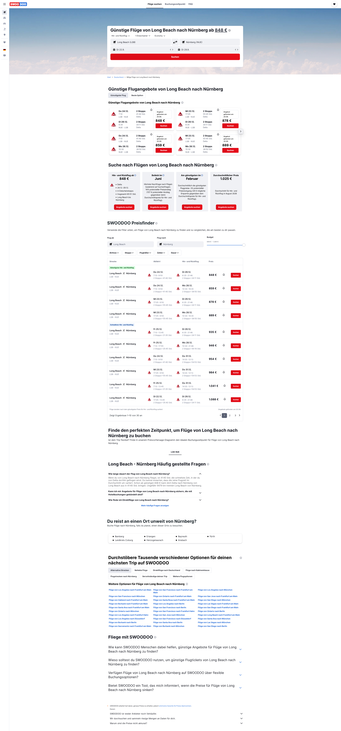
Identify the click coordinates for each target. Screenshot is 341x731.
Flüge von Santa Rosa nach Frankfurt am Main (174, 600)
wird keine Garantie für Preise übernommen (175, 706)
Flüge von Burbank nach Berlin (123, 622)
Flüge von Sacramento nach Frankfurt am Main (130, 626)
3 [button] (235, 415)
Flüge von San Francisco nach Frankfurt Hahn (174, 611)
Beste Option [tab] (137, 95)
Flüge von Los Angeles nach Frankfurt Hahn (128, 615)
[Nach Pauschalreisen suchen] (4, 29)
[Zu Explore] (4, 34)
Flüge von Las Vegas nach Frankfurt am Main (218, 604)
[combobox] (120, 35)
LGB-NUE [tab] (175, 452)
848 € (221, 30)
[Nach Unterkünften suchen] (4, 18)
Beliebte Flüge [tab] (141, 570)
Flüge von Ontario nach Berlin (211, 611)
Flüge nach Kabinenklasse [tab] (197, 570)
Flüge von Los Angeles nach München (215, 590)
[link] (124, 207)
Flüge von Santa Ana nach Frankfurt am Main (129, 607)
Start (109, 77)
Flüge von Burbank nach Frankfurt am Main (128, 604)
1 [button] (224, 415)
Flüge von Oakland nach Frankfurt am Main (128, 600)
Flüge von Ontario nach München (124, 611)
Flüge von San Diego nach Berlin (212, 626)
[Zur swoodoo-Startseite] (18, 4)
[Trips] (4, 42)
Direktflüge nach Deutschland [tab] (166, 570)
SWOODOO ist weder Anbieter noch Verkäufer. (133, 713)
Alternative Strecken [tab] (120, 570)
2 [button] (229, 415)
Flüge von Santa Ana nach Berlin (167, 622)
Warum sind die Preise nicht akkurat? (128, 723)
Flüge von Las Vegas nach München (214, 622)
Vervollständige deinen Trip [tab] (154, 576)
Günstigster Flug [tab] (118, 95)
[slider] (243, 245)
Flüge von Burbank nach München (168, 626)
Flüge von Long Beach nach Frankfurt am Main (219, 615)
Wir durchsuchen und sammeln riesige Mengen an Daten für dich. (142, 718)
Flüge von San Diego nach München (214, 600)
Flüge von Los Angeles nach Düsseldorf (127, 618)
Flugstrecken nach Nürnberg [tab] (124, 576)
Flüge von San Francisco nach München (127, 596)
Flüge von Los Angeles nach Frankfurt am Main (130, 590)
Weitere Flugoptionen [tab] (182, 576)
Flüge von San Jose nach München (169, 615)
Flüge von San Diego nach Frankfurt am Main (218, 607)
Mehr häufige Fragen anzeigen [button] (155, 505)
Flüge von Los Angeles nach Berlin (168, 604)
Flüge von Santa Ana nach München (214, 618)
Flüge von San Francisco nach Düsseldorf (172, 618)
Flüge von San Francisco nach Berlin (169, 607)
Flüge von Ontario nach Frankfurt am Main (172, 596)
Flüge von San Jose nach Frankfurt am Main (218, 596)
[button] (4, 4)
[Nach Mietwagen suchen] (4, 23)
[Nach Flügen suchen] (4, 12)
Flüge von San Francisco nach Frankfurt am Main (173, 591)
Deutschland (118, 77)
